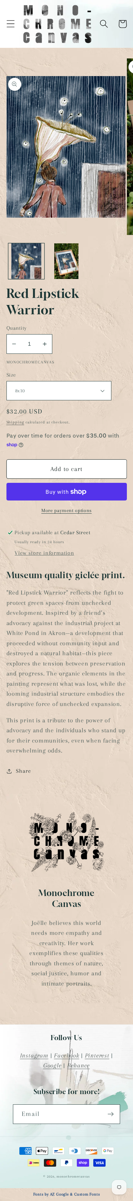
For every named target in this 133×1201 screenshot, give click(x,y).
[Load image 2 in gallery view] (66, 261)
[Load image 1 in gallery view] (26, 261)
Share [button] (23, 771)
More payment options (66, 510)
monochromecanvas (73, 1176)
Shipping (15, 422)
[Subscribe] (110, 1114)
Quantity (16, 328)
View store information (44, 553)
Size (11, 375)
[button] (10, 24)
